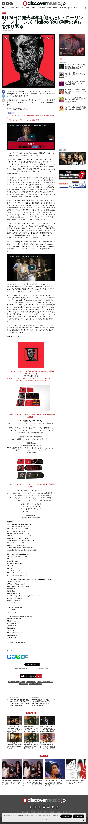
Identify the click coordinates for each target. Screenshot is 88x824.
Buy (75, 8)
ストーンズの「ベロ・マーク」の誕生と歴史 (23, 120)
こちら (24, 109)
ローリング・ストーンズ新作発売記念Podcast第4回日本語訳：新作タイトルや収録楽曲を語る (75, 107)
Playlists (63, 8)
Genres (55, 8)
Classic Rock (14, 681)
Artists (48, 8)
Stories (33, 812)
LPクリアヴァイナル (26, 381)
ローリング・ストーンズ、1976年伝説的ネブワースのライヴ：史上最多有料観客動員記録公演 (75, 66)
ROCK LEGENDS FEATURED (46, 681)
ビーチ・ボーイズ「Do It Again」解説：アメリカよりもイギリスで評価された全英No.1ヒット (75, 99)
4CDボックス (11, 378)
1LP (42, 378)
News (17, 8)
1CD (24, 378)
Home (12, 8)
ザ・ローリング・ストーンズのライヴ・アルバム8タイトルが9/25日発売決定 (75, 91)
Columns (42, 8)
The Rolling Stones (36, 684)
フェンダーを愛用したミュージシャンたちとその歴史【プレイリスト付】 (75, 74)
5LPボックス (31, 378)
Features (33, 8)
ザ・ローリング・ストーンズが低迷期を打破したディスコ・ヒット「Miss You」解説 (75, 82)
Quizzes (70, 8)
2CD (19, 378)
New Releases (25, 8)
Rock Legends (32, 681)
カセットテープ (40, 381)
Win (70, 812)
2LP (38, 378)
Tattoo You (24, 684)
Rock (23, 681)
